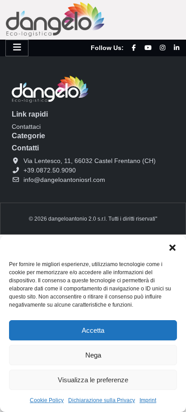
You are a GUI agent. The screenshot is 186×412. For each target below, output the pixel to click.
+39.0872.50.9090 (49, 170)
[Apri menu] (16, 48)
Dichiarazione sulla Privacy (101, 400)
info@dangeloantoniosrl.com (64, 179)
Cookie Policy (47, 400)
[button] (172, 246)
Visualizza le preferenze (93, 380)
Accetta (93, 330)
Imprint (148, 400)
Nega (93, 355)
